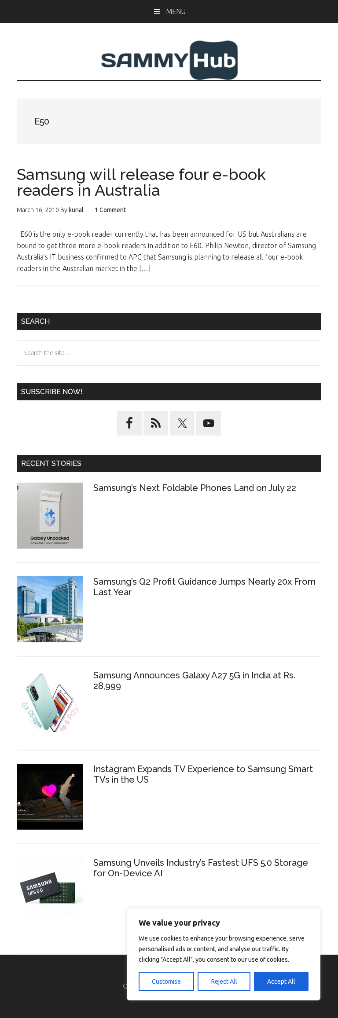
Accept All (281, 981)
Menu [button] (176, 11)
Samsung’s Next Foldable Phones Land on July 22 (194, 488)
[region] (223, 954)
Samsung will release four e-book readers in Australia (141, 182)
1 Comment (110, 209)
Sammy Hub (169, 60)
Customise (166, 981)
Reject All (224, 981)
